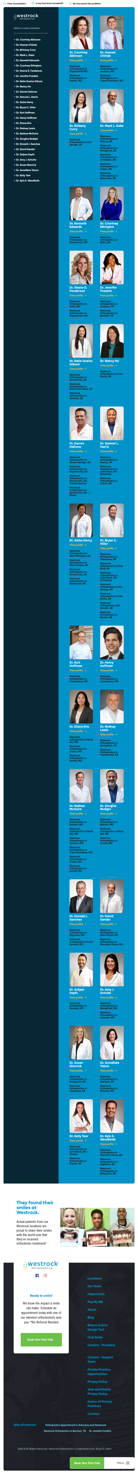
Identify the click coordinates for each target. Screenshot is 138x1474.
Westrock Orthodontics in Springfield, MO (108, 1006)
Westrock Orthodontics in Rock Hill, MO (81, 740)
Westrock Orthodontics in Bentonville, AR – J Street (80, 492)
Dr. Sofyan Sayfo (77, 991)
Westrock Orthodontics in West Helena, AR (79, 563)
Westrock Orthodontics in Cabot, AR (108, 167)
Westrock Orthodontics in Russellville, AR (78, 377)
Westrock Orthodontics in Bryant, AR (108, 615)
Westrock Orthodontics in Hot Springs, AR (80, 142)
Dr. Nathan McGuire (77, 807)
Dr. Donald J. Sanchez (79, 918)
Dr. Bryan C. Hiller (108, 542)
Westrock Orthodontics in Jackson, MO (108, 69)
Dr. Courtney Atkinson (79, 54)
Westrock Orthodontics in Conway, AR (78, 396)
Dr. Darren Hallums (77, 445)
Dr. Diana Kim (79, 726)
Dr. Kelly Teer (79, 1136)
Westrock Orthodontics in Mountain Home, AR (111, 1153)
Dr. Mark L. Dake (112, 126)
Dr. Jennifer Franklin (108, 289)
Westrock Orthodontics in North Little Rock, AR (81, 387)
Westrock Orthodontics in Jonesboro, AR (108, 157)
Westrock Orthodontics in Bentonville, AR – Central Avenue (79, 480)
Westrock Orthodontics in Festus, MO (78, 749)
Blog (91, 1317)
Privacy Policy (98, 1382)
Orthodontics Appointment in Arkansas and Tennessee (75, 1425)
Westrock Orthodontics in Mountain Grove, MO (111, 942)
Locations (95, 1279)
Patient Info (96, 1294)
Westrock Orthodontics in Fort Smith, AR (111, 374)
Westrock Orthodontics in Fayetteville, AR (79, 469)
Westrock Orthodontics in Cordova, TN (108, 304)
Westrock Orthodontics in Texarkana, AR (108, 557)
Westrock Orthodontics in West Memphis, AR (80, 553)
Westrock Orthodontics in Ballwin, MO (78, 822)
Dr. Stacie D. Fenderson (78, 289)
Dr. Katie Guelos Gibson (81, 362)
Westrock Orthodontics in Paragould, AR (108, 148)
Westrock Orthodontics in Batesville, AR (108, 176)
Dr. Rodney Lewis (108, 728)
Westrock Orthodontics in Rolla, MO (108, 240)
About (92, 1310)
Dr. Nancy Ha (109, 361)
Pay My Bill (95, 1302)
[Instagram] (45, 1275)
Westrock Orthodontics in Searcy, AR (108, 139)
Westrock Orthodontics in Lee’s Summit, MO (81, 942)
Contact (93, 1414)
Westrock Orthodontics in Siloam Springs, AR (80, 460)
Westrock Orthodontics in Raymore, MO (78, 933)
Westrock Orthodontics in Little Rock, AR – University (109, 471)
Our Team (94, 1286)
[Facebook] (37, 1275)
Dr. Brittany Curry (78, 127)
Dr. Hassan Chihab (108, 54)
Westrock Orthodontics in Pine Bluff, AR (111, 566)
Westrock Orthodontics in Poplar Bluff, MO (79, 69)
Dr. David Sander (106, 918)
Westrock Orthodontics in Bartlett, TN (108, 313)
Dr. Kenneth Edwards (78, 225)
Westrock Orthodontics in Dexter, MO (78, 78)
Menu (120, 1463)
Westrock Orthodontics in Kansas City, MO (79, 240)
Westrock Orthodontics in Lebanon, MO (108, 1015)
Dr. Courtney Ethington (109, 225)
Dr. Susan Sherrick (76, 1064)
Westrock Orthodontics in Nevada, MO (78, 1006)
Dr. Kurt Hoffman (76, 664)
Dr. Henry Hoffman (107, 664)
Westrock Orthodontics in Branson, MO (108, 1088)
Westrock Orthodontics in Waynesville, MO (79, 313)
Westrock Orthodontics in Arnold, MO (78, 758)
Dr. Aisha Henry (81, 540)
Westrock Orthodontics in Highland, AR (108, 1162)
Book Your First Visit (87, 1463)
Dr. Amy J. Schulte (107, 991)
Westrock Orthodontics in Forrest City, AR (78, 572)
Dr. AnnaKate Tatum (109, 1064)
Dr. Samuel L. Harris (109, 445)
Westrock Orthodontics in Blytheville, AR (78, 581)
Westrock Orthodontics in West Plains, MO (109, 933)
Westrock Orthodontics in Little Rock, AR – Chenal (79, 1151)
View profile (76, 60)
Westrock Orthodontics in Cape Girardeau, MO (111, 78)
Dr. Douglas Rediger (108, 807)
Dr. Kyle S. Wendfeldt (107, 1138)
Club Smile (95, 1337)
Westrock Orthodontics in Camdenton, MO (79, 679)
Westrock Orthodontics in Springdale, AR (108, 743)
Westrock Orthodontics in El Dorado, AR (110, 606)
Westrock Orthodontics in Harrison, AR (108, 1079)
